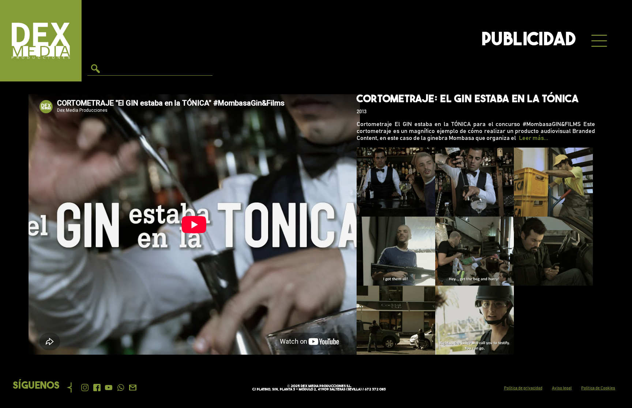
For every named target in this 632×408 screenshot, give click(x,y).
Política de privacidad (523, 388)
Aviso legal (562, 388)
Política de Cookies (598, 388)
